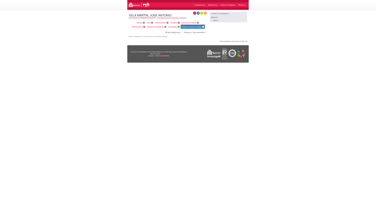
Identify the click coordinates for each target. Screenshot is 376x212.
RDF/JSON (205, 13)
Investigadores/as (199, 5)
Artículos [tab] (140, 22)
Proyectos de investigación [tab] (156, 27)
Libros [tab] (149, 22)
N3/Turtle (201, 13)
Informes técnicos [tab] (138, 27)
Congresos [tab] (174, 22)
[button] (242, 4)
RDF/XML (194, 13)
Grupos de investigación (228, 5)
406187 (215, 20)
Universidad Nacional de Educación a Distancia (171, 18)
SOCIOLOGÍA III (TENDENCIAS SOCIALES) (142, 18)
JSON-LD (198, 13)
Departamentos (213, 5)
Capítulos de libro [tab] (161, 22)
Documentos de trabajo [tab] (190, 22)
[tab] (228, 13)
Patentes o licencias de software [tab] (192, 27)
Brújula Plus (163, 54)
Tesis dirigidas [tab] (173, 27)
